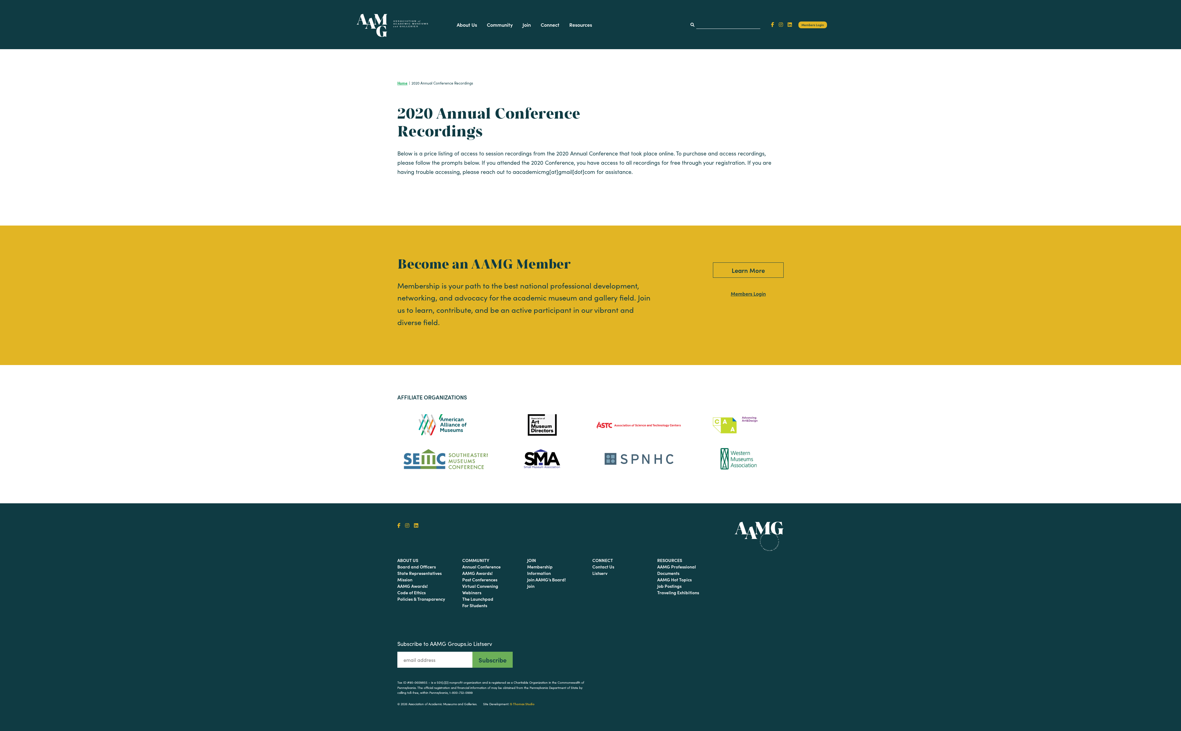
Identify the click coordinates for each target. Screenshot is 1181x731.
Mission (404, 579)
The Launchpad (477, 599)
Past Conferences (479, 579)
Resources (580, 24)
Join (527, 24)
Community (500, 24)
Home (402, 82)
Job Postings (669, 586)
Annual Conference (481, 567)
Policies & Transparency (421, 599)
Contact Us (603, 567)
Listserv (599, 573)
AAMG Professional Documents (676, 570)
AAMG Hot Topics (674, 579)
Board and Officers (416, 567)
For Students (474, 605)
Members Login (812, 25)
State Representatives (419, 573)
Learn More (748, 270)
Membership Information (540, 570)
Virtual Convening (480, 586)
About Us (467, 24)
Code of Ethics (411, 592)
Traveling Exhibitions (678, 592)
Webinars (471, 592)
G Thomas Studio (522, 704)
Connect (550, 24)
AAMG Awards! (412, 586)
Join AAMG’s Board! (546, 579)
